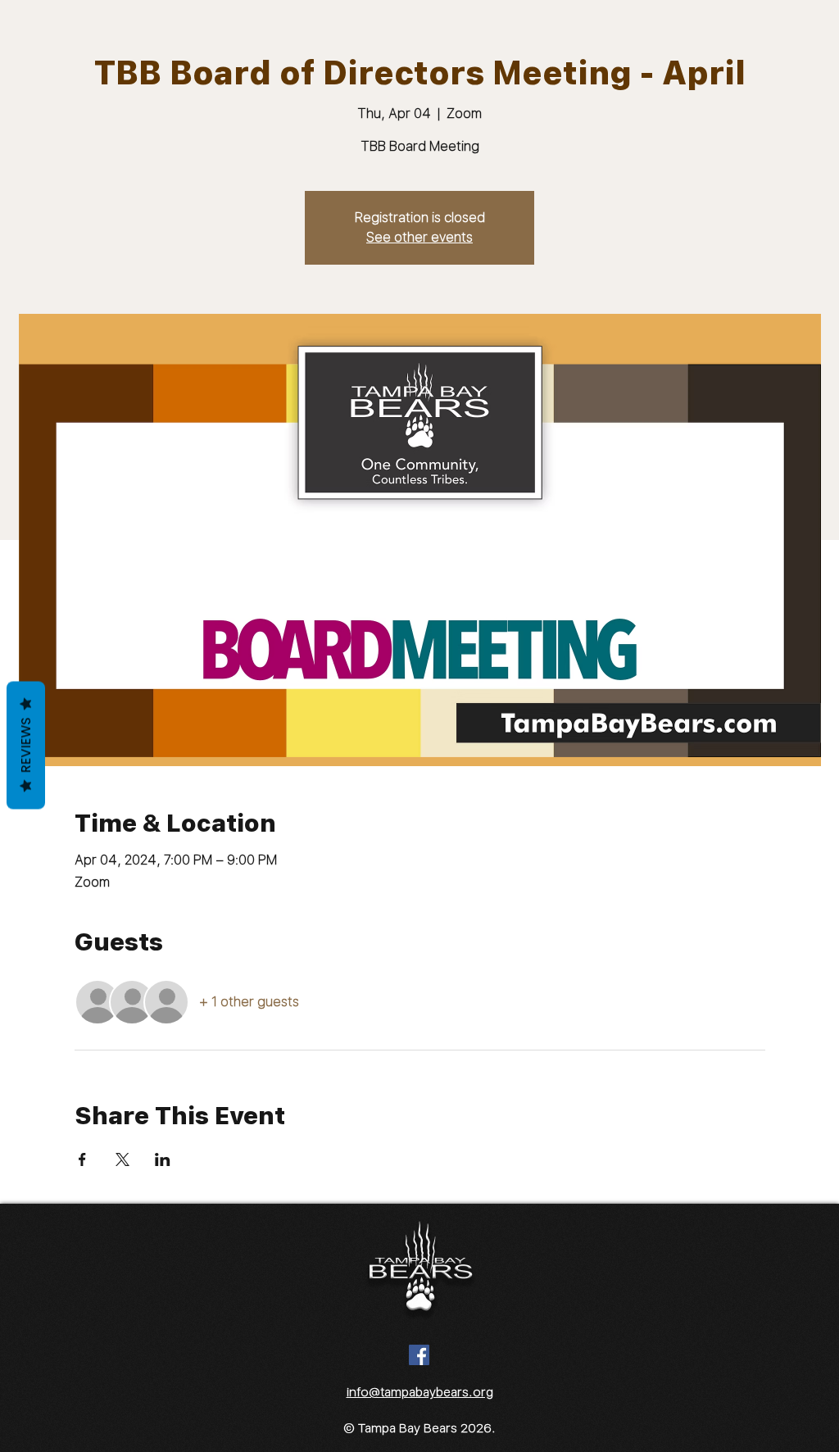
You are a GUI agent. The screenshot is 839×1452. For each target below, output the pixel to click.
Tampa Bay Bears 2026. (427, 1428)
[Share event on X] (122, 1159)
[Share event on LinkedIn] (162, 1159)
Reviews (25, 746)
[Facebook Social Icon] (419, 1355)
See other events (419, 237)
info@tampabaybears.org (420, 1392)
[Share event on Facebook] (82, 1159)
